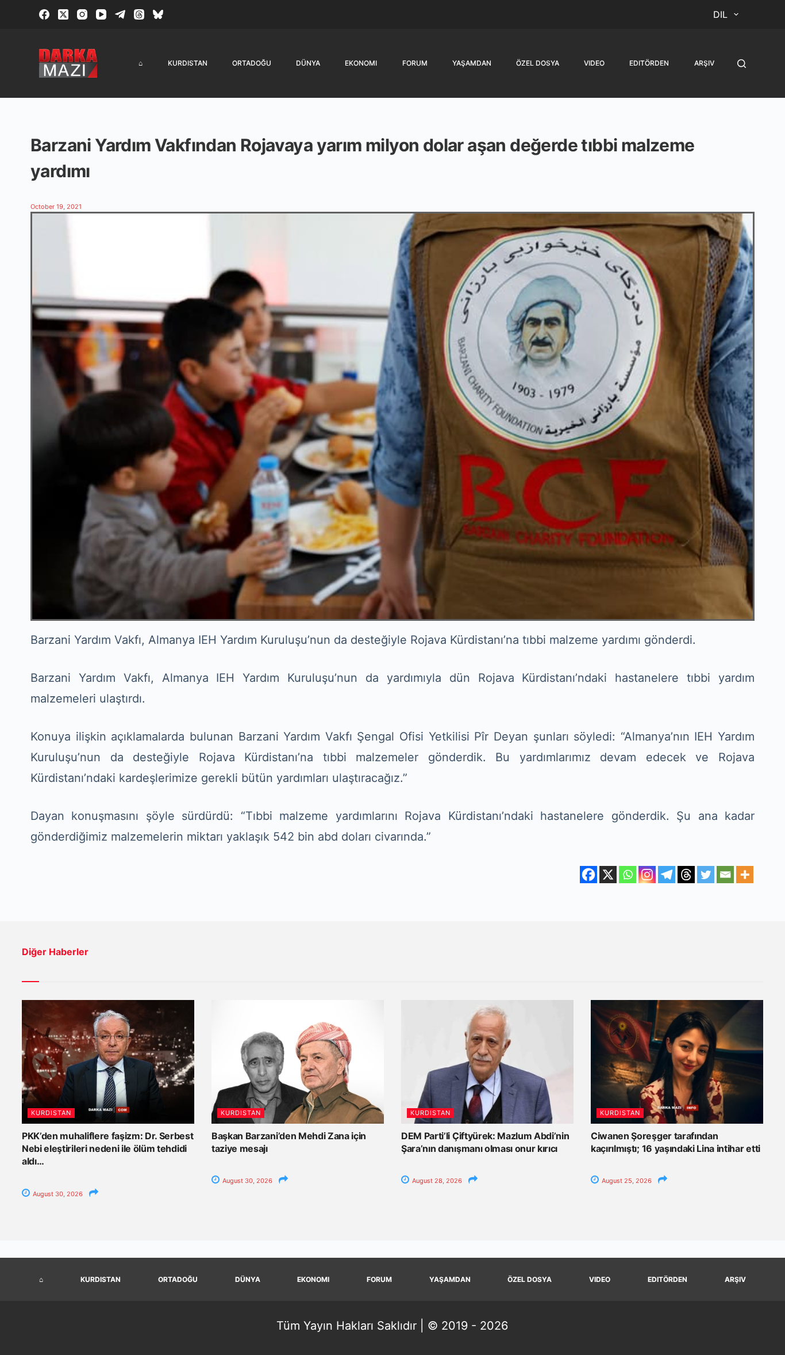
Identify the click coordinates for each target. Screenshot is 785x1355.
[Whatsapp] (627, 874)
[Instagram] (82, 14)
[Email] (725, 874)
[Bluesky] (158, 14)
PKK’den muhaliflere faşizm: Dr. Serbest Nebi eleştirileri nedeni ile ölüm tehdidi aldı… (108, 1148)
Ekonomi (361, 63)
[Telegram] (120, 14)
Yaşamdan (471, 63)
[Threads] (139, 14)
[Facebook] (44, 14)
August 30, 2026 (57, 1194)
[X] (608, 874)
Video (594, 63)
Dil (720, 14)
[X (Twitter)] (63, 14)
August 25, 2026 (626, 1181)
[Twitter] (705, 874)
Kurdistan (187, 63)
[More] (744, 874)
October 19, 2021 (56, 207)
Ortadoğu (251, 63)
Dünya (308, 63)
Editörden (649, 63)
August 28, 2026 (436, 1181)
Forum (415, 63)
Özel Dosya (537, 63)
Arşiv (704, 63)
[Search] (741, 63)
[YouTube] (101, 14)
